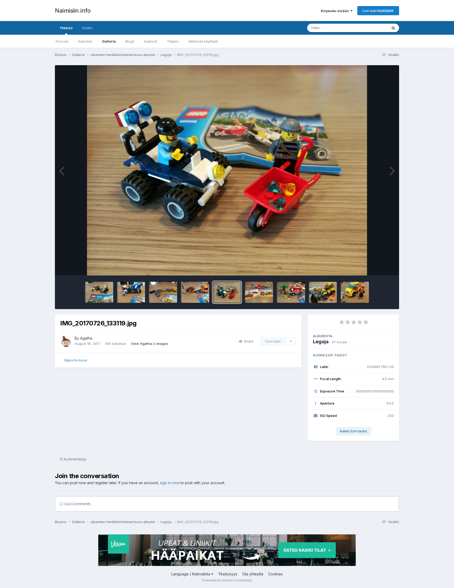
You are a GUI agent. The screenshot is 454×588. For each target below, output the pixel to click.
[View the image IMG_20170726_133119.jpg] (227, 292)
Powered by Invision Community (227, 580)
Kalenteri (85, 41)
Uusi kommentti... (78, 504)
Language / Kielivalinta (191, 574)
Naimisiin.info (72, 10)
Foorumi (62, 41)
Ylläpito (173, 41)
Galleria (109, 41)
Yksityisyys (227, 574)
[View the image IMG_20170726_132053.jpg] (323, 292)
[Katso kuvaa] (227, 170)
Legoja (321, 341)
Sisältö (87, 28)
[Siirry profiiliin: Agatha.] (66, 341)
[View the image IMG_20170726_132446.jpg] (291, 292)
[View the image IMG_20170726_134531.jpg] (163, 292)
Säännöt (150, 41)
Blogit (129, 41)
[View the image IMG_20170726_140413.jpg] (99, 292)
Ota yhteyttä (252, 574)
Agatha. (86, 338)
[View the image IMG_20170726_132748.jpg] (259, 292)
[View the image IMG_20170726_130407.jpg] (355, 292)
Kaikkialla (373, 28)
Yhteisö (66, 28)
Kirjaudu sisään (335, 11)
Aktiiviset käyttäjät (203, 41)
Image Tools (377, 266)
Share (248, 341)
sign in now (169, 482)
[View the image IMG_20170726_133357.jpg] (195, 292)
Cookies (275, 574)
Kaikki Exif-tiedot (353, 431)
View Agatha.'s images (149, 343)
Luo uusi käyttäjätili (378, 10)
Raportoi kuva (75, 360)
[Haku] (393, 28)
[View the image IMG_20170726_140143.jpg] (131, 292)
